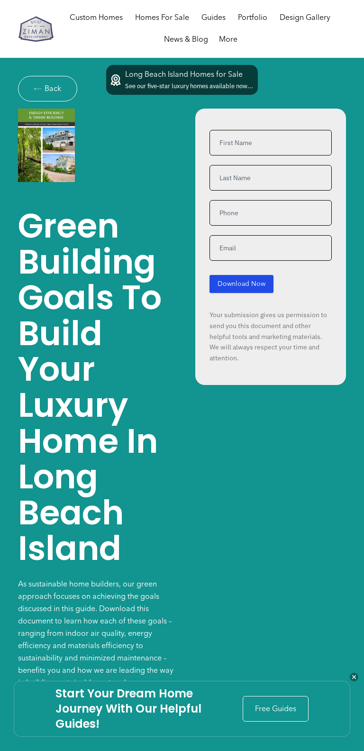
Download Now (241, 284)
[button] (305, 18)
